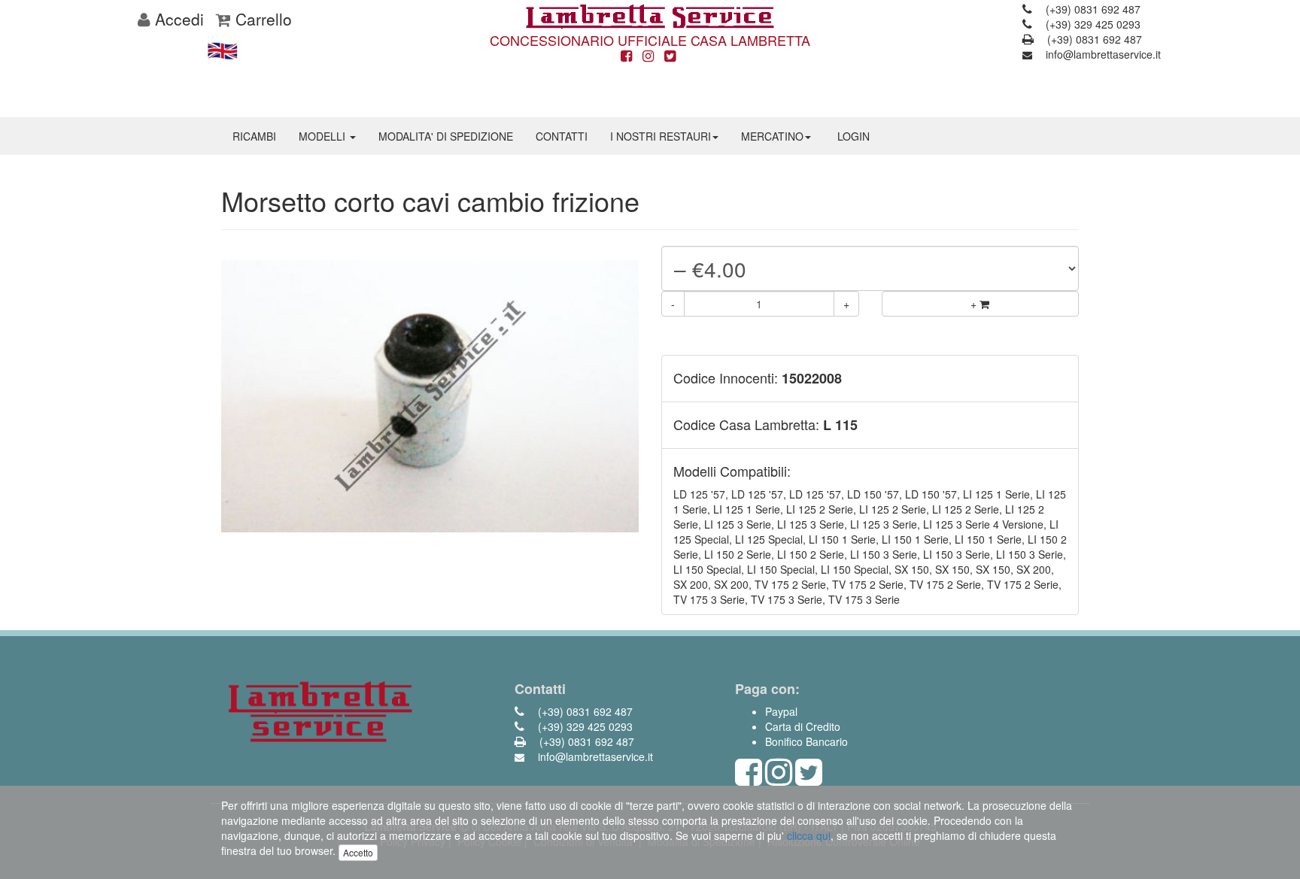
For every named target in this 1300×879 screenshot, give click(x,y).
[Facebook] (626, 56)
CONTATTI (562, 136)
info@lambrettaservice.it (1102, 54)
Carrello (261, 19)
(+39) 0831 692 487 (1092, 9)
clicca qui (809, 835)
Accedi (177, 19)
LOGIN (853, 136)
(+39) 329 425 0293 (1092, 24)
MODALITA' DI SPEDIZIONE (445, 136)
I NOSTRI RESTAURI (660, 136)
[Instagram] (648, 56)
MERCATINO (772, 136)
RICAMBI (254, 136)
